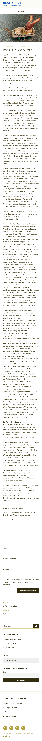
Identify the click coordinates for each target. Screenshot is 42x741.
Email (5, 672)
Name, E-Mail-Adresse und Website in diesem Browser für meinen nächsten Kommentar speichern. (21, 582)
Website (6, 569)
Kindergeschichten (10, 708)
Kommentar (8, 520)
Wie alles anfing (18, 60)
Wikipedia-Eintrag (9, 716)
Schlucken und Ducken (11, 647)
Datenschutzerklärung (10, 734)
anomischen (7, 417)
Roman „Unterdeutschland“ (13, 704)
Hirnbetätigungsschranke (12, 639)
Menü (22, 11)
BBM (5, 712)
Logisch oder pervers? (11, 643)
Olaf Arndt (12, 3)
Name (5, 548)
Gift (5, 57)
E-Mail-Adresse (9, 559)
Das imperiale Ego (17, 57)
